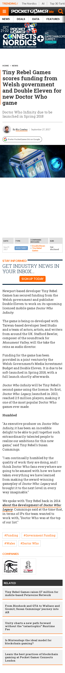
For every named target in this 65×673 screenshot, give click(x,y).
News (6, 19)
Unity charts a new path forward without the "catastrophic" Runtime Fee (30, 626)
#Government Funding (39, 535)
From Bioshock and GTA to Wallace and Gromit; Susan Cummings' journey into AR (32, 609)
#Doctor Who (29, 543)
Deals (21, 19)
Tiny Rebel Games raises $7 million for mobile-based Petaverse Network (31, 593)
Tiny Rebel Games (37, 249)
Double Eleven (38, 246)
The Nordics (29, 3)
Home (5, 65)
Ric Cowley (22, 129)
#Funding (11, 535)
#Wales (9, 543)
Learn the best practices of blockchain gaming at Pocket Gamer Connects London (31, 657)
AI (43, 3)
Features (53, 19)
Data (35, 19)
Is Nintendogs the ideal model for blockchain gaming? (28, 641)
